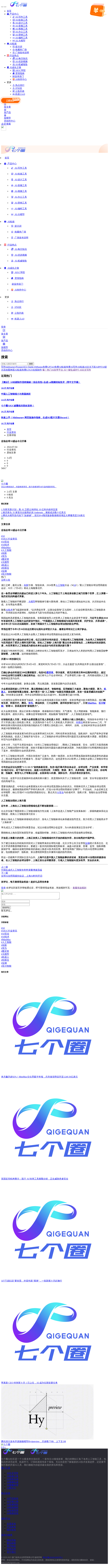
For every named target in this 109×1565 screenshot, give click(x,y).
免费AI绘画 (60, 367)
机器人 (5, 565)
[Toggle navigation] (2, 6)
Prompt (19, 367)
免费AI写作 (71, 367)
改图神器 (10, 370)
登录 (3, 327)
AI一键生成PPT (71, 370)
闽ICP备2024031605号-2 (53, 1557)
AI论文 (87, 367)
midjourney (11, 367)
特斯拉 (5, 568)
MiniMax (6, 547)
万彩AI (94, 367)
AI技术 (5, 544)
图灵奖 (5, 559)
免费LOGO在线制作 (32, 370)
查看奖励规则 (79, 888)
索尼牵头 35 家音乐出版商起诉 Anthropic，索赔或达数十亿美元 (33, 512)
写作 (3, 367)
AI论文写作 (85, 370)
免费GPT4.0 (48, 367)
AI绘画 (80, 367)
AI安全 (5, 542)
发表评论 (6, 907)
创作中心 (10, 121)
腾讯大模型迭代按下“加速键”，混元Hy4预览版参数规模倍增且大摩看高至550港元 (43, 515)
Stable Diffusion (35, 367)
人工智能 (6, 550)
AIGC (25, 367)
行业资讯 (11, 432)
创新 (4, 553)
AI (3, 536)
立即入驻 (5, 580)
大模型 (5, 562)
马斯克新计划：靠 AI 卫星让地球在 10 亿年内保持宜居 (29, 509)
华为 (4, 556)
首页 (9, 429)
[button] (10, 164)
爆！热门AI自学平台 (52, 370)
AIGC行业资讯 (9, 539)
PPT (100, 367)
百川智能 (6, 574)
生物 (4, 571)
